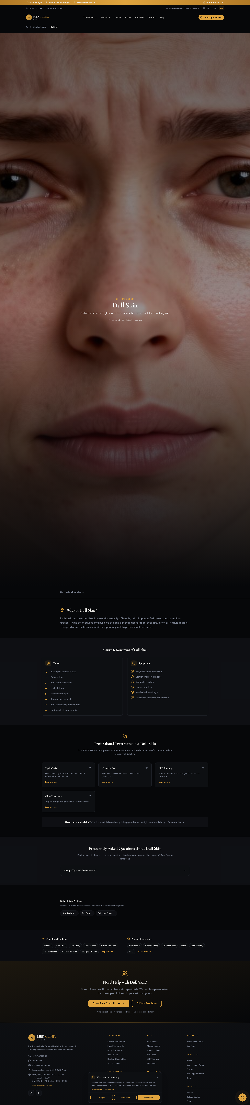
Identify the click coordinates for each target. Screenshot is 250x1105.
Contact (152, 17)
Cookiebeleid (108, 1089)
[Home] (27, 27)
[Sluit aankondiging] (222, 2)
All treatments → (146, 951)
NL (208, 8)
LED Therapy (197, 945)
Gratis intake (212, 2)
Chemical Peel (169, 945)
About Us (139, 17)
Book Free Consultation (107, 1003)
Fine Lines (61, 945)
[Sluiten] (157, 1077)
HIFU (131, 951)
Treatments (88, 17)
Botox (183, 945)
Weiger (102, 1097)
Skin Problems (39, 27)
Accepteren (148, 1097)
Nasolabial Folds (69, 951)
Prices (128, 17)
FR (215, 8)
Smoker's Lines (50, 951)
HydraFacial (134, 945)
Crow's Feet (90, 945)
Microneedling (151, 945)
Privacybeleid (96, 1089)
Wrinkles (48, 945)
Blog (162, 17)
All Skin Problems (147, 1003)
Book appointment (213, 17)
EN (221, 8)
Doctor (104, 17)
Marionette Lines (108, 945)
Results (117, 17)
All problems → (109, 951)
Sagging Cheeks (89, 951)
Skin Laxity (75, 945)
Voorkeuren (125, 1097)
